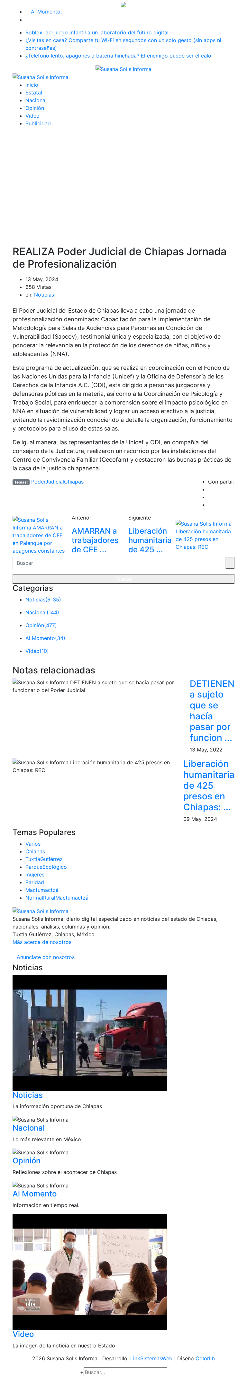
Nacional (36, 100)
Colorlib (205, 1358)
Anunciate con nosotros (46, 957)
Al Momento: (46, 11)
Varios (33, 843)
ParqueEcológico (46, 867)
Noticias (44, 294)
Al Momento (35, 1193)
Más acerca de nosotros (42, 942)
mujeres (34, 874)
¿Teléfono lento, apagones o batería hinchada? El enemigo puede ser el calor (119, 55)
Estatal (33, 92)
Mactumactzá (42, 890)
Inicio (31, 85)
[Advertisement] (123, 181)
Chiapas (35, 851)
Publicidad (38, 123)
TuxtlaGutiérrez (44, 859)
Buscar (123, 579)
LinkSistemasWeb (151, 1358)
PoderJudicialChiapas (57, 481)
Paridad (34, 882)
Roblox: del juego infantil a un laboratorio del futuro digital (97, 32)
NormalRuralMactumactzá (56, 897)
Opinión (34, 108)
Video (32, 115)
